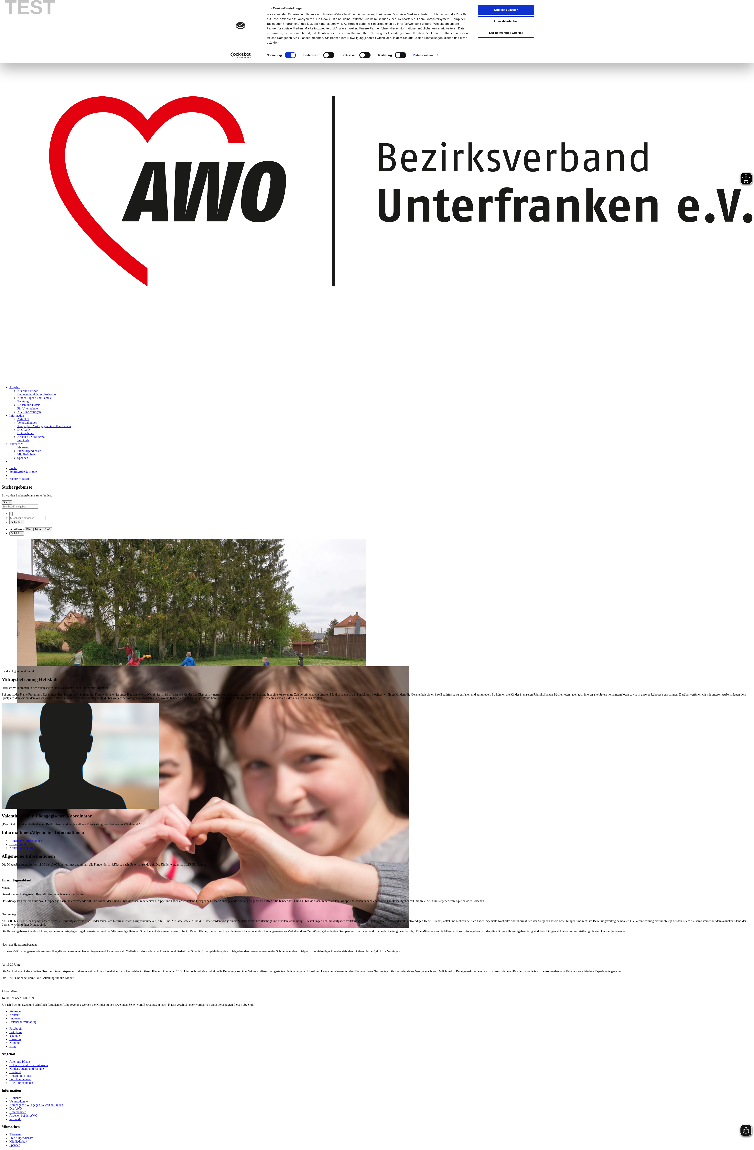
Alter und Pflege (27, 390)
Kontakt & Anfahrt (21, 847)
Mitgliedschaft (26, 454)
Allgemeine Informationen (25, 840)
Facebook (15, 1028)
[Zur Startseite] (377, 380)
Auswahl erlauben (506, 21)
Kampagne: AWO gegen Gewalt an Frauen (44, 426)
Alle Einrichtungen (29, 412)
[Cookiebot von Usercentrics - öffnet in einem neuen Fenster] (240, 55)
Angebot (14, 387)
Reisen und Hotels (28, 405)
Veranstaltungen (27, 422)
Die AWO (23, 429)
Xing (12, 1046)
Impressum (16, 1018)
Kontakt (14, 1015)
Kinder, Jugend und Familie (34, 397)
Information (16, 415)
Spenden (22, 458)
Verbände (23, 440)
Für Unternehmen (28, 408)
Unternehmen (25, 433)
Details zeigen (423, 55)
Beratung (23, 401)
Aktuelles (23, 419)
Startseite (15, 1011)
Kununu (14, 1042)
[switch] (328, 55)
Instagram (15, 1032)
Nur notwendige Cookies (506, 32)
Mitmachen (16, 443)
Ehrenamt (23, 447)
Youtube (14, 1035)
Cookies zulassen (506, 9)
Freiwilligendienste (29, 451)
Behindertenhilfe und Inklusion (36, 394)
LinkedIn (15, 1039)
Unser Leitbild (18, 844)
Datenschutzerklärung (23, 1022)
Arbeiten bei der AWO (31, 436)
